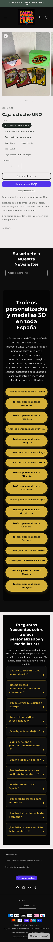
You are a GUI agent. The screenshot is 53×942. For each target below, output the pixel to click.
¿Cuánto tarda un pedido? (25, 760)
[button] (5, 17)
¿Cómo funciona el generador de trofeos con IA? (24, 745)
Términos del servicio (19, 932)
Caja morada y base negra (18, 154)
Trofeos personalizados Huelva (26, 550)
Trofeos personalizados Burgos (26, 500)
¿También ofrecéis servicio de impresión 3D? (26, 829)
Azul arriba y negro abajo (18, 137)
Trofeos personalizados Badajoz (26, 560)
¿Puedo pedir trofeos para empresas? (25, 800)
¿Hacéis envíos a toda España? (22, 786)
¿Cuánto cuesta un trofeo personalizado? (24, 672)
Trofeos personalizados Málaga (26, 452)
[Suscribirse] (44, 273)
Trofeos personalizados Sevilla (26, 429)
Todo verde (27, 143)
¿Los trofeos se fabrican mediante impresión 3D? (24, 772)
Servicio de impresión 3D (17, 867)
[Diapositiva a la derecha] (32, 101)
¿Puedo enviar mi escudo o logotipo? (25, 704)
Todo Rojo (10, 143)
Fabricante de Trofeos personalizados (23, 860)
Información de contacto (22, 937)
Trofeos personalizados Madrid (26, 392)
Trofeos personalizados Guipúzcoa (26, 511)
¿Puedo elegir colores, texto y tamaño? (26, 815)
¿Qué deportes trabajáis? (24, 731)
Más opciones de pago (26, 190)
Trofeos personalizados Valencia (26, 417)
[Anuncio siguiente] (48, 4)
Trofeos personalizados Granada (26, 525)
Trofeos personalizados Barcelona (26, 403)
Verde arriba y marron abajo (19, 131)
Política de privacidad (40, 928)
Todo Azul (10, 148)
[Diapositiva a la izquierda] (21, 101)
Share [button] (8, 227)
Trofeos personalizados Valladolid (26, 488)
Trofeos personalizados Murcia (26, 463)
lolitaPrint (24, 925)
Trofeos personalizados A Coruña (26, 572)
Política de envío (37, 932)
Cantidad (6, 160)
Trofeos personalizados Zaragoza (26, 440)
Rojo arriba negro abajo (17, 125)
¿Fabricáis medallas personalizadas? (21, 719)
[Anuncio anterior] (5, 4)
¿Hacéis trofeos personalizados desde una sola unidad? (25, 688)
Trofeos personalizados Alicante (26, 474)
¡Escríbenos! (11, 854)
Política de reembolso (20, 928)
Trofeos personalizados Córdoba (26, 538)
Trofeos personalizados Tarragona (26, 585)
